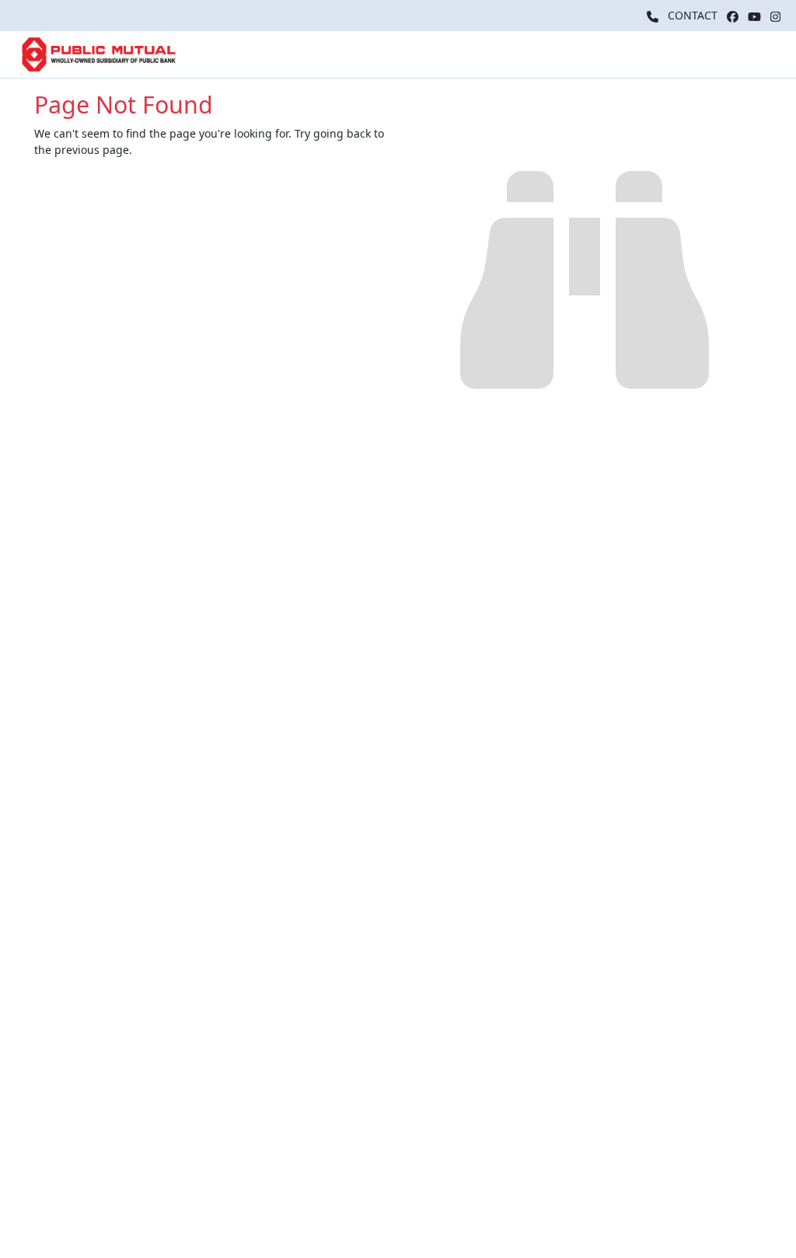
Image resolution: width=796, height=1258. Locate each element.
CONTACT (692, 15)
